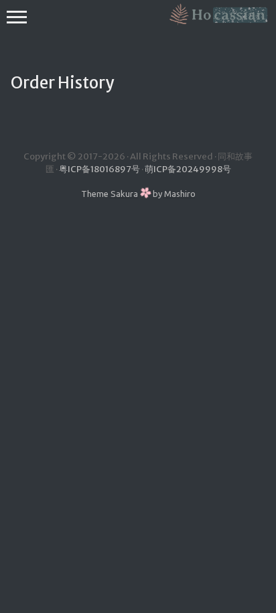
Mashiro (180, 193)
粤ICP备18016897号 (99, 169)
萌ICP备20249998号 (188, 169)
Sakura (124, 193)
